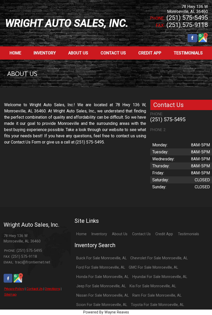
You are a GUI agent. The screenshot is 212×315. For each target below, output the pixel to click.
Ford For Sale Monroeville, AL (100, 267)
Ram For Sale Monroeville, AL (156, 295)
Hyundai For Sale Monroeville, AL (159, 277)
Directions (52, 289)
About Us (119, 234)
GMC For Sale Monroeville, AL (153, 267)
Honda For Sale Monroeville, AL (102, 277)
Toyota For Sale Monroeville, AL (157, 305)
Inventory (99, 234)
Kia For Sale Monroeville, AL (153, 286)
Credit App (164, 234)
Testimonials (188, 234)
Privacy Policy (14, 289)
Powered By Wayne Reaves (106, 312)
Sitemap (10, 294)
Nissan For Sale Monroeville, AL (102, 295)
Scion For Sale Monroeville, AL (101, 305)
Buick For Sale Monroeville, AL (101, 258)
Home (81, 234)
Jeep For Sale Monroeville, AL (101, 286)
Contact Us (34, 289)
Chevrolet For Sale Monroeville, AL (159, 258)
